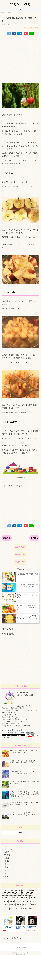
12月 (5, 852)
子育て (4, 890)
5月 (4, 873)
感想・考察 (14, 890)
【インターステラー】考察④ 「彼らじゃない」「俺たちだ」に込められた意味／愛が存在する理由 (24, 794)
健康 (12, 894)
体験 (19, 894)
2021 (6, 849)
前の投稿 (34, 538)
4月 (4, 876)
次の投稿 (6, 538)
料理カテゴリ (20, 562)
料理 (36, 28)
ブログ (4, 908)
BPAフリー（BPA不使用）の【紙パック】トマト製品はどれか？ (23, 751)
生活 (31, 28)
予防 (32, 897)
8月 (4, 864)
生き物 (23, 908)
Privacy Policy (6, 938)
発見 (24, 901)
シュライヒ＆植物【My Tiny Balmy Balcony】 (18, 732)
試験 (11, 904)
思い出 (27, 894)
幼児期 (32, 901)
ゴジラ (25, 904)
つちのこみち (20, 4)
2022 (6, 846)
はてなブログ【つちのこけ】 (12, 730)
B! (20, 33)
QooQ (23, 954)
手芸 (17, 901)
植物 (29, 908)
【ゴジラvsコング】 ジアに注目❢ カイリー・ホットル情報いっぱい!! (24, 762)
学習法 (14, 897)
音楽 (18, 904)
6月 (4, 870)
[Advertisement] (20, 56)
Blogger (24, 947)
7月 (4, 867)
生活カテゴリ (20, 554)
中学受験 (4, 897)
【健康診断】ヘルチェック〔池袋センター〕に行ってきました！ (24, 772)
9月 (4, 861)
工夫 (25, 28)
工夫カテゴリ (20, 547)
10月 (5, 858)
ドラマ (4, 904)
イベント (23, 897)
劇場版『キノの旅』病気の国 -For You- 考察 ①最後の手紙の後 (24, 803)
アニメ (4, 894)
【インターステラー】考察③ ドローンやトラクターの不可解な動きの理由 (24, 814)
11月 (5, 855)
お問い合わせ (17, 938)
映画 (30, 890)
